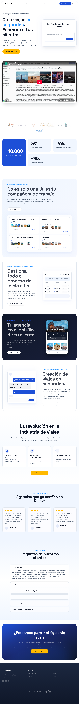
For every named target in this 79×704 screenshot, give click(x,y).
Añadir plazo (66, 274)
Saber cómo (13, 209)
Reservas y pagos (15, 303)
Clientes (28, 3)
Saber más (13, 352)
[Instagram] (6, 681)
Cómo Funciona (32, 673)
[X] (9, 681)
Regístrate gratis (65, 3)
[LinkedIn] (3, 681)
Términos (55, 676)
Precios (46, 3)
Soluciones (19, 3)
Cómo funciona (37, 3)
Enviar (68, 39)
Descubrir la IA (49, 404)
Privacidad (56, 673)
